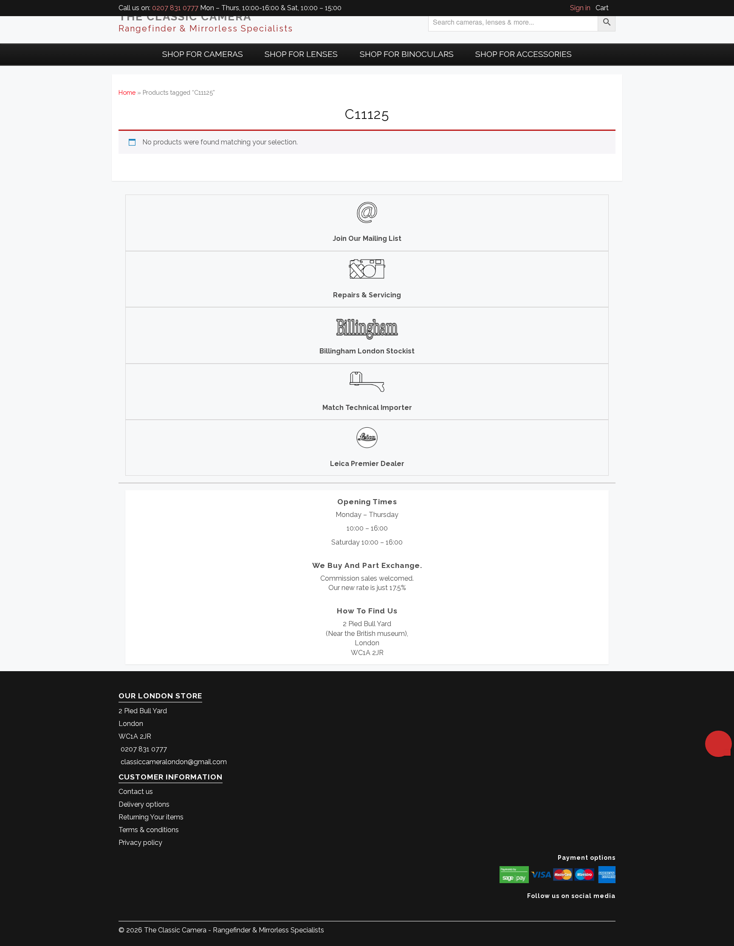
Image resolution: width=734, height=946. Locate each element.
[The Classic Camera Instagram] (614, 909)
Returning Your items (151, 817)
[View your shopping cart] (612, 8)
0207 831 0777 (175, 8)
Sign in (580, 8)
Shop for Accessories (523, 54)
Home (127, 92)
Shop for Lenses (301, 54)
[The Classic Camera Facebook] (612, 909)
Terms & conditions (149, 830)
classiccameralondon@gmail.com (174, 762)
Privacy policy (140, 843)
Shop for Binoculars (407, 54)
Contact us (136, 792)
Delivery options (144, 804)
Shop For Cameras (202, 54)
